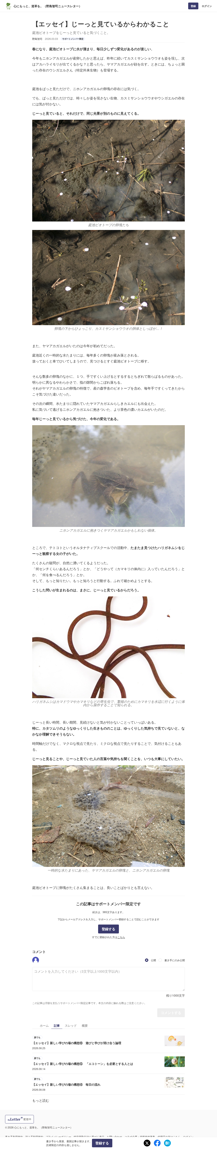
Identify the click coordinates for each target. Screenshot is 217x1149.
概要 (85, 1025)
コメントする (171, 1012)
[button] (35, 960)
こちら (121, 937)
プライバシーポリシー (58, 1136)
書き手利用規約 (14, 1136)
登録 (193, 6)
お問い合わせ (114, 1136)
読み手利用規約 (34, 1136)
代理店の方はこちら (169, 1136)
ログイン (207, 6)
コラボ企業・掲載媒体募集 (140, 1136)
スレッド (71, 1025)
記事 (57, 1025)
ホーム (44, 1025)
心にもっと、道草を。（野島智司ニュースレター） (48, 6)
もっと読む (40, 1100)
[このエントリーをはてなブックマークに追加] (167, 1143)
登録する (108, 928)
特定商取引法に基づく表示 (89, 1136)
